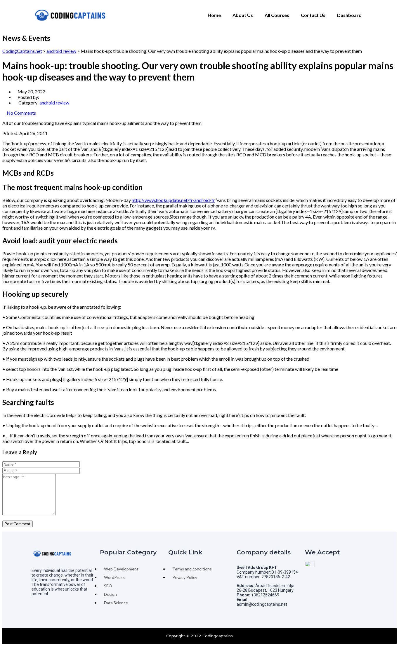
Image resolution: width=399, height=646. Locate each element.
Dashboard (349, 15)
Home (214, 15)
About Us (243, 15)
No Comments (21, 113)
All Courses (277, 15)
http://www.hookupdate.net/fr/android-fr (173, 200)
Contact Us (313, 15)
